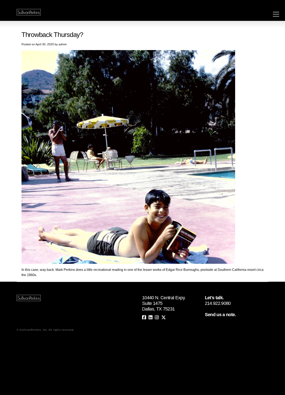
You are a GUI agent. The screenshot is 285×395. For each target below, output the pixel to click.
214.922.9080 (218, 303)
